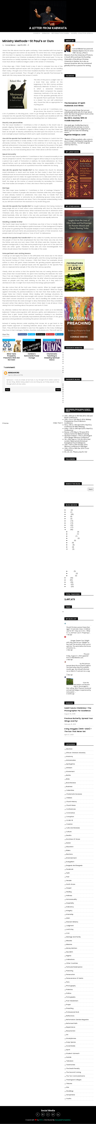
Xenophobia (70, 1095)
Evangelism (70, 862)
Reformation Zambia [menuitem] (60, 33)
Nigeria (68, 956)
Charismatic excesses (74, 794)
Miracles (69, 940)
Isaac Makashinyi (70, 389)
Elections (69, 854)
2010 (68, 582)
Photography (71, 986)
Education (69, 847)
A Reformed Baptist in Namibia (76, 384)
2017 (68, 521)
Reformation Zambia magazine (77, 1019)
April (70, 549)
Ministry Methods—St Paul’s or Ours (79, 560)
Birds (68, 779)
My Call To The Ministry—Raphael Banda (80, 564)
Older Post (57, 423)
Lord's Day (69, 929)
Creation (69, 824)
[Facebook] (38, 1114)
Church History (71, 801)
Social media (70, 1046)
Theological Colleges (73, 1080)
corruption (70, 816)
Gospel (68, 888)
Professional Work (72, 1012)
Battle (68, 775)
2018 (68, 519)
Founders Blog (69, 388)
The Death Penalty (73, 1068)
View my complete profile (74, 68)
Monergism (68, 367)
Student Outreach (72, 1053)
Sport (68, 1050)
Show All (91, 696)
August (71, 540)
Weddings (69, 1091)
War (67, 1087)
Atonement (70, 771)
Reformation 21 (70, 370)
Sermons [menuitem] (46, 33)
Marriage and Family (73, 937)
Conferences (71, 809)
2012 (68, 578)
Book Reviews (71, 783)
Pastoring (69, 971)
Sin (67, 1034)
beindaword (13, 373)
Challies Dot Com (73, 624)
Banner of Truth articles (73, 356)
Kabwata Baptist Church (73, 361)
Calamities (70, 790)
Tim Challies (69, 398)
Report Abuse (70, 497)
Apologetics (70, 764)
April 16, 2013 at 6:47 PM (15, 375)
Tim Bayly (68, 397)
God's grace (70, 884)
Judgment (70, 925)
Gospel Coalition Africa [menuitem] (82, 33)
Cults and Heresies (73, 828)
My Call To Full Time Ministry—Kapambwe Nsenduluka (79, 568)
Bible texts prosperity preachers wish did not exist (11, 357)
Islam (68, 918)
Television (69, 1061)
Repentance (70, 1027)
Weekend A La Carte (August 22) (78, 625)
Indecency (70, 907)
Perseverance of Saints (74, 978)
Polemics (69, 989)
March (71, 571)
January (72, 576)
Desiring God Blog (73, 637)
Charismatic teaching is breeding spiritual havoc (52, 357)
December (73, 532)
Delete (58, 389)
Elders (68, 850)
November (73, 534)
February (72, 573)
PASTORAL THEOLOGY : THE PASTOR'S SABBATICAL (81, 681)
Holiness (69, 895)
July (70, 543)
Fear (67, 877)
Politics (68, 993)
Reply (7, 389)
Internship (69, 914)
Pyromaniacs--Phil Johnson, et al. (77, 395)
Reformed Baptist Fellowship (75, 372)
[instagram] (48, 1114)
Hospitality (70, 903)
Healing (69, 892)
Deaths (68, 835)
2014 (69, 527)
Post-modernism (72, 1001)
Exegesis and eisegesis (74, 865)
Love (67, 933)
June (71, 545)
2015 (68, 525)
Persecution (70, 974)
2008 (69, 586)
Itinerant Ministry (72, 922)
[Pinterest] (43, 1114)
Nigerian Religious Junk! (75, 134)
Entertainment (71, 858)
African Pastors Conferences (75, 354)
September (73, 538)
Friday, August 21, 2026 (74, 654)
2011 (68, 580)
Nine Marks (68, 369)
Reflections (70, 1016)
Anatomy (69, 756)
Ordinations (70, 959)
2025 (69, 510)
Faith (68, 873)
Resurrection (70, 1031)
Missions (69, 944)
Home (6, 423)
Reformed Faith (71, 1023)
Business (69, 786)
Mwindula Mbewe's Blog (73, 393)
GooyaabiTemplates (62, 1120)
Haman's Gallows (72, 664)
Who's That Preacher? (72, 402)
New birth (69, 952)
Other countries (72, 963)
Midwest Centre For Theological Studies (76, 364)
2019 (68, 516)
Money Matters (71, 948)
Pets (67, 982)
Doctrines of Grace (73, 839)
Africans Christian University (75, 352)
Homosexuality (71, 899)
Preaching (69, 1008)
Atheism (69, 768)
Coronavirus (70, 813)
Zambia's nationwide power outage (31, 356)
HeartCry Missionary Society (75, 360)
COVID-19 (69, 820)
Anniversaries (71, 760)
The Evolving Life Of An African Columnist (79, 552)
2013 (68, 529)
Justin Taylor (69, 391)
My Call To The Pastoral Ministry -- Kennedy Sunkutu (80, 556)
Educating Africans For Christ (75, 358)
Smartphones (71, 1038)
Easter (68, 843)
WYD (41, 1120)
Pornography (70, 997)
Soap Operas (71, 1042)
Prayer (68, 1004)
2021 (68, 512)
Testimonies (70, 1065)
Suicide (68, 1057)
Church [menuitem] (36, 33)
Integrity (69, 910)
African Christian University (75, 753)
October (72, 536)
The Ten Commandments (75, 1076)
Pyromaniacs (71, 662)
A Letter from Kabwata (48, 28)
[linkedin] (58, 1114)
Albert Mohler (69, 386)
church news (71, 805)
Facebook (69, 869)
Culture (69, 831)
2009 (69, 584)
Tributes (69, 1083)
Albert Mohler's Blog (74, 652)
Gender (69, 880)
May (70, 547)
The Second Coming (73, 1072)
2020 (69, 514)
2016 (68, 523)
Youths (68, 1098)
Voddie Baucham (70, 400)
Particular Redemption (74, 967)
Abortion (69, 749)
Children (69, 798)
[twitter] (53, 1114)
